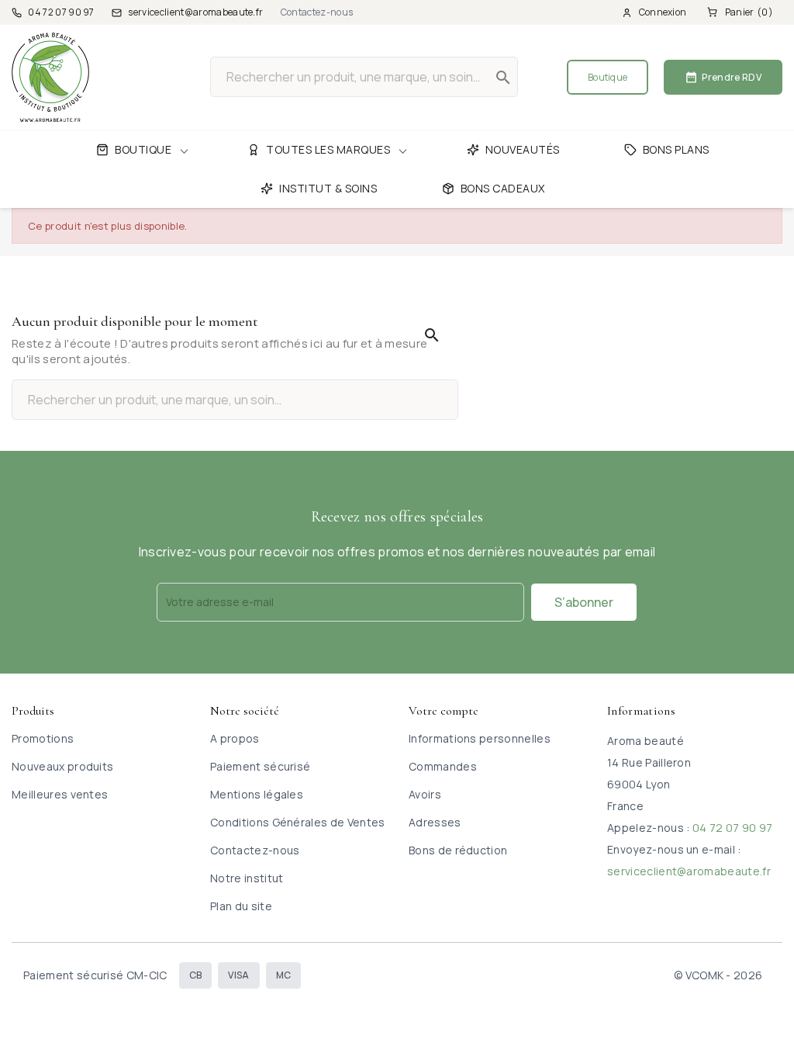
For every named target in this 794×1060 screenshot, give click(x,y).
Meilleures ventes (60, 794)
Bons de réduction (458, 850)
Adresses (435, 822)
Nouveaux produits (62, 766)
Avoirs (425, 794)
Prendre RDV (723, 77)
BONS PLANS (676, 149)
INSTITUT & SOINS (328, 188)
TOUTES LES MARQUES (328, 149)
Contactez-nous (317, 12)
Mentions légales (256, 794)
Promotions (43, 738)
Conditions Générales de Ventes (297, 822)
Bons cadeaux (503, 188)
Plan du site (241, 906)
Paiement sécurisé (260, 766)
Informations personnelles (480, 738)
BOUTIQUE (143, 149)
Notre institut (246, 878)
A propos (235, 738)
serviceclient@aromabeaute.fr (689, 871)
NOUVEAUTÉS (522, 149)
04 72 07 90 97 (732, 827)
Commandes (443, 766)
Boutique (608, 77)
